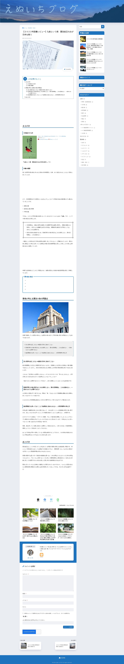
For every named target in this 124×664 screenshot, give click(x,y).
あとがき (28, 97)
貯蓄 (84, 121)
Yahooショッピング (54, 139)
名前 (25, 593)
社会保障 (85, 116)
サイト (24, 607)
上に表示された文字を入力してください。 (34, 620)
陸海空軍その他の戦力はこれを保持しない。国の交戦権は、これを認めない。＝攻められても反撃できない (49, 92)
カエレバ (43, 137)
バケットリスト (85, 124)
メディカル (85, 153)
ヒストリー (85, 148)
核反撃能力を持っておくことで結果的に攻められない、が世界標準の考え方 (46, 94)
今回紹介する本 (32, 83)
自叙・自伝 (85, 162)
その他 (84, 104)
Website (41, 557)
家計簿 (84, 107)
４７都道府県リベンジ (88, 127)
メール (25, 600)
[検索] (102, 26)
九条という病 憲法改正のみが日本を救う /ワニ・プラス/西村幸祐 (52, 136)
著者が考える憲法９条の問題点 (34, 87)
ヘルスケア (85, 151)
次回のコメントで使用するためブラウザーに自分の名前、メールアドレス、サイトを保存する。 (47, 613)
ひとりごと (84, 136)
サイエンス (85, 145)
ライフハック (86, 156)
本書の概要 (30, 85)
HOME (62, 658)
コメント (26, 574)
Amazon (46, 139)
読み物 (72, 505)
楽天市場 (41, 139)
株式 (84, 113)
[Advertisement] (48, 110)
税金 (84, 118)
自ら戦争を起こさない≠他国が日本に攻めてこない (40, 89)
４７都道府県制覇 (87, 130)
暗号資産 (85, 110)
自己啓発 (85, 165)
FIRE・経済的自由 (87, 101)
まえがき (28, 81)
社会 (68, 505)
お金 (82, 98)
